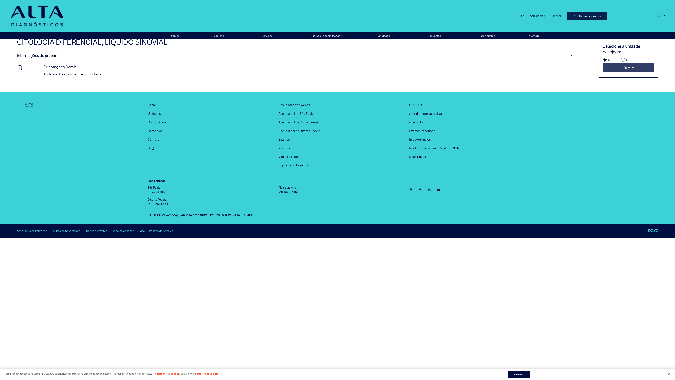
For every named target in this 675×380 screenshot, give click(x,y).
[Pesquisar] (522, 16)
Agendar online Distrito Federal (299, 131)
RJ (627, 60)
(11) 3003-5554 (157, 192)
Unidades (154, 114)
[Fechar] (669, 374)
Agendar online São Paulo (296, 114)
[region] (337, 374)
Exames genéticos (422, 131)
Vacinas (284, 148)
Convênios (155, 131)
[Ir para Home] (37, 16)
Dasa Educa (417, 157)
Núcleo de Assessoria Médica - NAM (434, 148)
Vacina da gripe (289, 157)
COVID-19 (416, 105)
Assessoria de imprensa (32, 231)
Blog (151, 148)
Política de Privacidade (166, 373)
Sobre (152, 105)
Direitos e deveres (95, 231)
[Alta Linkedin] (429, 190)
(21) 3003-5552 (288, 192)
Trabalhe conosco (122, 231)
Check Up (416, 122)
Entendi (518, 374)
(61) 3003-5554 (158, 204)
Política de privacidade (65, 231)
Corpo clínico (486, 36)
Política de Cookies (161, 231)
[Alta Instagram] (411, 190)
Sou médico (537, 16)
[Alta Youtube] (438, 190)
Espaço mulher (419, 139)
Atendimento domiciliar (425, 114)
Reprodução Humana (293, 165)
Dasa (141, 231)
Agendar (556, 16)
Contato (534, 36)
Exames (174, 36)
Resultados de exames (587, 16)
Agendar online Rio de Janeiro (298, 122)
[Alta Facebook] (420, 190)
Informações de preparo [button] (38, 55)
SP (610, 60)
